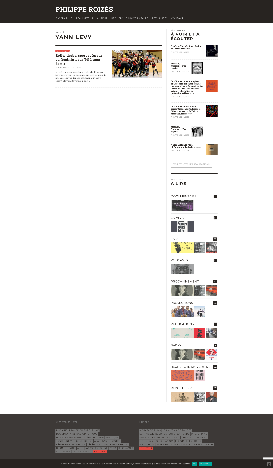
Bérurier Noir (66, 448)
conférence (84, 441)
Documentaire (183, 196)
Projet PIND (199, 434)
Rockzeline (147, 444)
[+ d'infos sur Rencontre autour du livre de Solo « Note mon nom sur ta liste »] (199, 247)
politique (112, 437)
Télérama (93, 444)
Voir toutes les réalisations (191, 164)
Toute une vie (65, 441)
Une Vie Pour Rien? (194, 437)
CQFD (172, 434)
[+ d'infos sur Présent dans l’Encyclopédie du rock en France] (182, 247)
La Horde (183, 434)
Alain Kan (100, 441)
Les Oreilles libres (188, 441)
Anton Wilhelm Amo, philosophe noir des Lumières (185, 146)
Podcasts (179, 260)
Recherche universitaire (192, 366)
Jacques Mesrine (96, 448)
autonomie (63, 451)
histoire (114, 441)
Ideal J (87, 451)
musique (61, 430)
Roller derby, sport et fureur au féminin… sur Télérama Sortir (78, 59)
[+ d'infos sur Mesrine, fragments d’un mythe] (197, 68)
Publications (63, 51)
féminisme (63, 444)
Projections (182, 303)
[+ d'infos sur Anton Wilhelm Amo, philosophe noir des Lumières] (212, 149)
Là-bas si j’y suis (202, 444)
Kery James (125, 448)
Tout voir (100, 451)
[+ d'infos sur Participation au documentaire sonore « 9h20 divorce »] (182, 205)
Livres (176, 239)
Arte (80, 448)
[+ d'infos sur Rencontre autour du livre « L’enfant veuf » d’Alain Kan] (211, 247)
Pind (105, 444)
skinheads (79, 444)
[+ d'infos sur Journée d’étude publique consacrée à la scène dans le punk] (182, 375)
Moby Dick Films (150, 430)
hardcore (116, 444)
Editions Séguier (150, 441)
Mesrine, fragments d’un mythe (178, 66)
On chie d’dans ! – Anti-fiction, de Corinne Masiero (186, 47)
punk (95, 430)
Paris (113, 448)
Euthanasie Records (153, 434)
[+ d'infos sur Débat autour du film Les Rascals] (182, 311)
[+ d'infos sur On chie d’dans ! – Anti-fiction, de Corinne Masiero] (212, 50)
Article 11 (173, 437)
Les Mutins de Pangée (177, 430)
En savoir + (205, 463)
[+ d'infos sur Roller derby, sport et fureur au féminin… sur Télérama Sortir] (137, 63)
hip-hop (98, 437)
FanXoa (168, 441)
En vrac (178, 217)
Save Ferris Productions (173, 444)
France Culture (79, 430)
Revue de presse (185, 388)
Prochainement (185, 281)
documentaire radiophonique (76, 434)
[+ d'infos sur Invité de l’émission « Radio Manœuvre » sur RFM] (211, 354)
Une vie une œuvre (152, 437)
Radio (176, 345)
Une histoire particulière (73, 437)
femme (77, 451)
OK (194, 463)
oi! (126, 444)
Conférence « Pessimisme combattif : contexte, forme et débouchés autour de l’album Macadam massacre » (185, 110)
